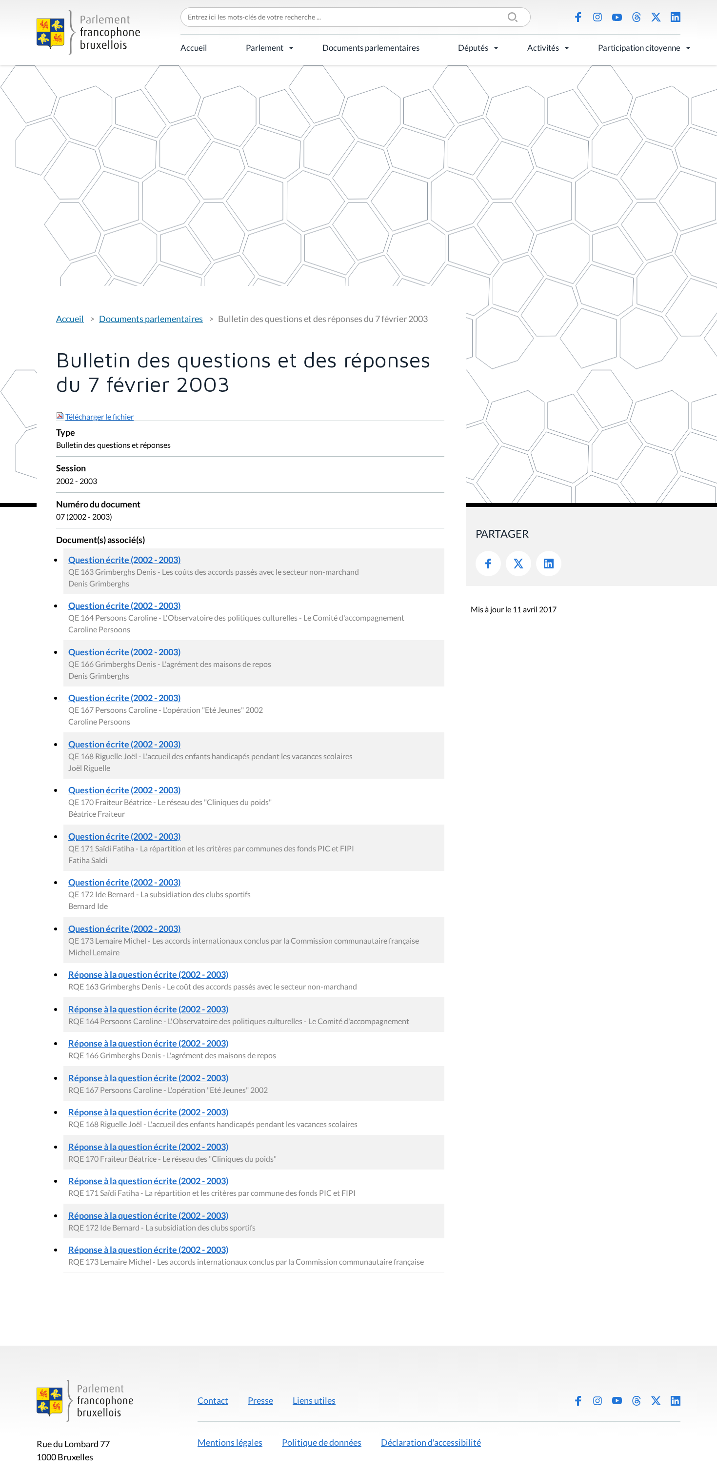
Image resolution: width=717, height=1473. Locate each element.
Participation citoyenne (639, 47)
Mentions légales (230, 1442)
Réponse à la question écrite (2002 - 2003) (148, 974)
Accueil (193, 47)
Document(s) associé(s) (100, 540)
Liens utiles (314, 1400)
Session (71, 468)
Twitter (518, 563)
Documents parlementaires (370, 47)
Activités (543, 47)
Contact (213, 1400)
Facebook (578, 17)
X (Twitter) (656, 17)
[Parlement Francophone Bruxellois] (88, 32)
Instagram (597, 17)
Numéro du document (98, 504)
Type (65, 433)
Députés (473, 47)
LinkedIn (675, 17)
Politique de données (321, 1442)
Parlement (264, 47)
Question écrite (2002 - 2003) (124, 559)
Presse (260, 1400)
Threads (636, 17)
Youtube (617, 17)
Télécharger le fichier (99, 416)
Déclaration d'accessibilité (431, 1442)
